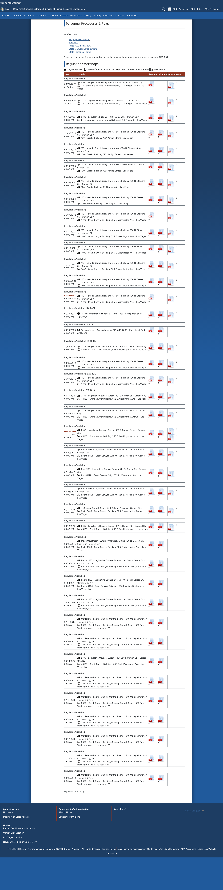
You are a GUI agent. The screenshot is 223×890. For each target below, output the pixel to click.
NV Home (8, 812)
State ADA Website (207, 849)
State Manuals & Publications (83, 49)
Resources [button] (75, 15)
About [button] (30, 15)
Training (87, 15)
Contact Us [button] (131, 15)
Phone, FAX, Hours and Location (19, 828)
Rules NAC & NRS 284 (79, 45)
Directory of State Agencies (16, 816)
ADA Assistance (212, 9)
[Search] (163, 9)
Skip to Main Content (10, 3)
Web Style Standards (169, 849)
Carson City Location (13, 833)
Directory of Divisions (69, 816)
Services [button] (52, 15)
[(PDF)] (153, 82)
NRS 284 (73, 42)
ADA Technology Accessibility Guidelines (137, 849)
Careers (64, 15)
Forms (121, 15)
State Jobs (196, 9)
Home (4, 15)
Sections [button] (40, 15)
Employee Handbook (79, 39)
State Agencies (180, 9)
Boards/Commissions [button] (103, 15)
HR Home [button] (18, 15)
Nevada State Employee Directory (20, 842)
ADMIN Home (65, 812)
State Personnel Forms (80, 52)
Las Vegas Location (12, 837)
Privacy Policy (109, 849)
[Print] (169, 9)
